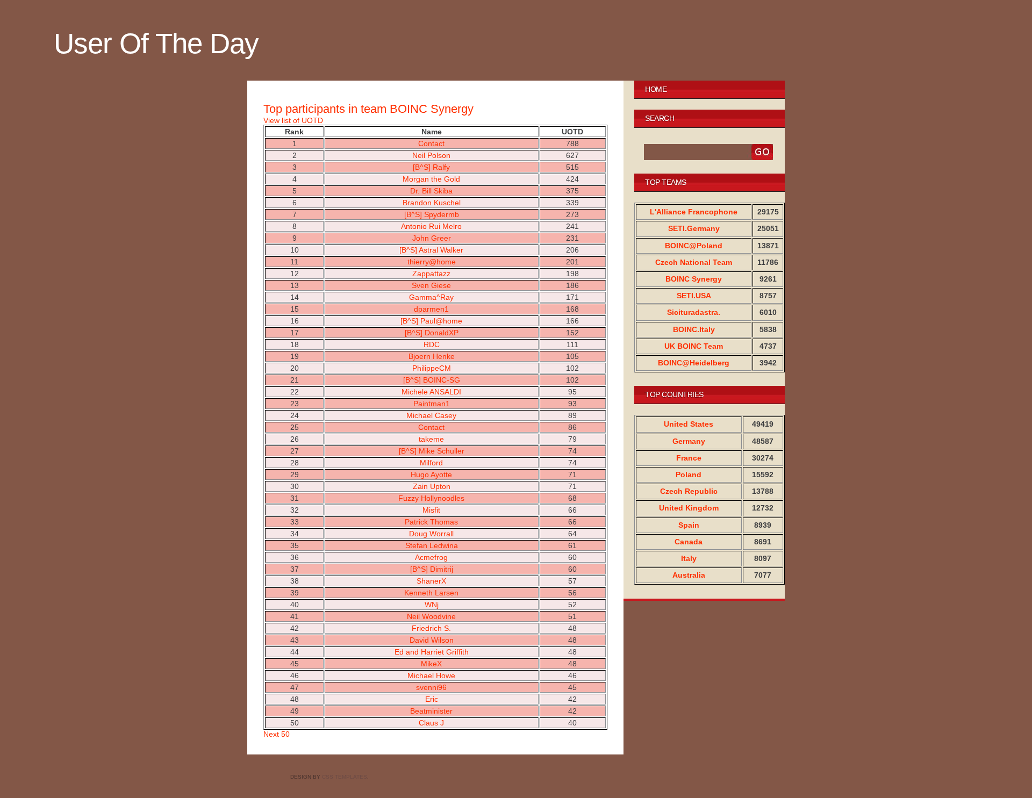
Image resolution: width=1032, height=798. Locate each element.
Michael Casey (431, 415)
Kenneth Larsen (431, 592)
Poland (688, 474)
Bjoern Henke (431, 356)
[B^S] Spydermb (431, 214)
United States (688, 424)
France (688, 458)
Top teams (665, 182)
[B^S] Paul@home (431, 321)
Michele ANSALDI (431, 391)
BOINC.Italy (694, 329)
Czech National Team (693, 262)
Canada (689, 541)
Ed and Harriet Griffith (432, 652)
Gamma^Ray (431, 297)
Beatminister (431, 711)
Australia (688, 575)
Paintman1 (431, 403)
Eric (431, 699)
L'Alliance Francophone (693, 211)
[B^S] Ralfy (431, 167)
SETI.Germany (694, 228)
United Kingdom (689, 508)
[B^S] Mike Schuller (431, 451)
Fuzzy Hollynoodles (431, 498)
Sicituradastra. (693, 312)
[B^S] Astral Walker (431, 250)
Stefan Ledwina (431, 545)
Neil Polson (431, 155)
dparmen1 (431, 309)
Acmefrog (431, 557)
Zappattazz (431, 273)
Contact (431, 143)
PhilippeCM (431, 368)
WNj (432, 604)
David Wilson (432, 640)
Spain (688, 525)
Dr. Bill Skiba (431, 190)
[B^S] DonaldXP (431, 332)
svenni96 (431, 687)
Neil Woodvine (431, 616)
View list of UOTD (293, 120)
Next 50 (276, 734)
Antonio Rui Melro (431, 226)
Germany (688, 441)
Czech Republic (689, 491)
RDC (432, 344)
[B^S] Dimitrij (431, 569)
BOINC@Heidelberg (693, 362)
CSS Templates (344, 777)
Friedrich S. (431, 628)
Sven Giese (431, 285)
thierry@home (431, 261)
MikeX (431, 663)
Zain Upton (431, 486)
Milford (431, 462)
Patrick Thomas (431, 521)
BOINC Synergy (693, 279)
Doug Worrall (431, 533)
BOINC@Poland (693, 245)
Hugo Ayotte (431, 474)
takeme (431, 439)
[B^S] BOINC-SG (431, 380)
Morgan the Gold (431, 179)
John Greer (431, 238)
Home (655, 89)
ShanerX (431, 581)
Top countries (674, 394)
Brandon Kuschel (432, 202)
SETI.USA (694, 295)
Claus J (431, 722)
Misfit (431, 510)
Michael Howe (431, 675)
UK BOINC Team (693, 346)
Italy (689, 558)
